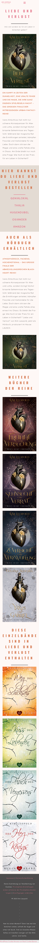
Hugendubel (19, 212)
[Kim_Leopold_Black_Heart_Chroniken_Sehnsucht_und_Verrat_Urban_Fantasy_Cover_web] (19, 481)
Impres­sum (10, 878)
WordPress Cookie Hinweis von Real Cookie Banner (18, 941)
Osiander (19, 219)
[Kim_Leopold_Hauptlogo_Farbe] (6, 3)
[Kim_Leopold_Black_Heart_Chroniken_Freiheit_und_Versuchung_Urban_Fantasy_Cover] (19, 424)
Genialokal (20, 198)
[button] (30, 3)
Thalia (19, 205)
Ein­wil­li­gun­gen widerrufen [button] (23, 893)
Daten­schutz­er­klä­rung (24, 878)
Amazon (19, 226)
